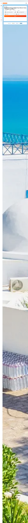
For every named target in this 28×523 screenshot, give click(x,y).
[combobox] (15, 10)
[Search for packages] (1, 10)
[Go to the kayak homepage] (5, 3)
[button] (1, 3)
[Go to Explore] (1, 12)
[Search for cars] (1, 8)
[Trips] (1, 17)
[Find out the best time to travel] (1, 15)
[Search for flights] (1, 5)
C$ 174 (5, 7)
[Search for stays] (1, 7)
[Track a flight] (1, 13)
